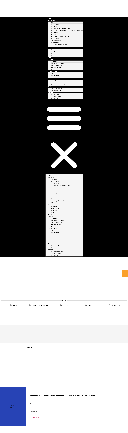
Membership (51, 92)
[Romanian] (31, 374)
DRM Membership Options (57, 94)
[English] (28, 352)
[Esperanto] (35, 357)
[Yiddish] (36, 382)
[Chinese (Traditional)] (35, 355)
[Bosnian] (35, 354)
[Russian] (33, 374)
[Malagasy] (36, 369)
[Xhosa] (35, 382)
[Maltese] (31, 371)
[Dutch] (33, 357)
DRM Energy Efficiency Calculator (59, 44)
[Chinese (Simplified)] (33, 355)
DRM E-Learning (55, 38)
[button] (64, 136)
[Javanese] (35, 365)
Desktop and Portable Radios (58, 63)
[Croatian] (28, 357)
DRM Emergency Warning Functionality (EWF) (62, 36)
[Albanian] (31, 352)
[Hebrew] (28, 363)
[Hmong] (31, 363)
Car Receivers (54, 61)
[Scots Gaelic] (28, 378)
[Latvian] (29, 369)
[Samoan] (36, 376)
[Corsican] (36, 355)
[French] (31, 359)
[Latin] (28, 369)
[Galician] (35, 359)
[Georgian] (36, 359)
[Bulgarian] (36, 354)
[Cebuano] (29, 355)
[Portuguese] (28, 374)
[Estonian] (36, 357)
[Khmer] (29, 367)
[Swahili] (35, 378)
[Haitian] (33, 361)
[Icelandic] (35, 363)
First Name (32, 403)
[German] (28, 361)
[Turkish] (35, 380)
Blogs (52, 55)
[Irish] (29, 365)
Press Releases (55, 52)
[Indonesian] (28, 365)
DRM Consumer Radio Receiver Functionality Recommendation (67, 30)
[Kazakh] (28, 367)
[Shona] (36, 374)
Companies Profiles (56, 96)
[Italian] (31, 365)
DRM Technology (55, 26)
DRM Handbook (55, 24)
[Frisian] (33, 359)
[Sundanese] (33, 378)
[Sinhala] (31, 376)
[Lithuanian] (31, 369)
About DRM (51, 20)
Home (50, 18)
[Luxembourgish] (33, 369)
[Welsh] (33, 382)
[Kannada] (36, 365)
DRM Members (54, 98)
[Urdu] (28, 382)
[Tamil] (29, 380)
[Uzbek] (29, 382)
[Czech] (29, 357)
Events (50, 57)
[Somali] (29, 378)
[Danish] (31, 357)
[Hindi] (29, 363)
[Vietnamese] (31, 382)
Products (50, 59)
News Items (54, 50)
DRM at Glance (55, 81)
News (49, 48)
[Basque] (29, 354)
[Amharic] (33, 352)
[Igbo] (36, 363)
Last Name (32, 407)
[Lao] (36, 367)
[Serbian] (35, 374)
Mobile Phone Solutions (57, 65)
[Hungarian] (33, 363)
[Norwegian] (31, 373)
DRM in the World (53, 71)
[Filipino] (28, 359)
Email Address (33, 399)
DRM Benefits (54, 34)
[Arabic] (35, 352)
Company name (33, 411)
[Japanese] (33, 365)
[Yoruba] (28, 384)
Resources (51, 79)
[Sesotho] (28, 376)
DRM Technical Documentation (59, 84)
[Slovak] (33, 376)
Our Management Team (56, 90)
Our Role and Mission (56, 88)
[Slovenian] (35, 376)
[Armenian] (36, 352)
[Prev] (44, 292)
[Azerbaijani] (28, 354)
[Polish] (36, 373)
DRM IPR (53, 69)
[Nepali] (29, 373)
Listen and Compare (56, 40)
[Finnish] (29, 359)
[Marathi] (35, 371)
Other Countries (55, 75)
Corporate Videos (55, 42)
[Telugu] (31, 380)
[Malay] (29, 371)
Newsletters (54, 53)
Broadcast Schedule (56, 77)
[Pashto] (33, 373)
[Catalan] (28, 355)
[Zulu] (29, 384)
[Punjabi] (29, 374)
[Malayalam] (28, 371)
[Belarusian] (31, 354)
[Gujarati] (31, 361)
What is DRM (54, 22)
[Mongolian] (36, 371)
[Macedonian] (35, 369)
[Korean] (31, 367)
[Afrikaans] (29, 352)
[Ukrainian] (36, 380)
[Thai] (33, 380)
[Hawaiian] (36, 361)
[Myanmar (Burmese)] (28, 373)
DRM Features (54, 32)
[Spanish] (31, 378)
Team (49, 86)
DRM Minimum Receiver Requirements (60, 28)
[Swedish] (36, 378)
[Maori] (33, 371)
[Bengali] (33, 354)
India (52, 73)
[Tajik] (28, 380)
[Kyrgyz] (35, 367)
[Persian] (35, 373)
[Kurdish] (33, 367)
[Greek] (29, 361)
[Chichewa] (31, 355)
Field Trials (53, 46)
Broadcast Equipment (56, 67)
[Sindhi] (29, 376)
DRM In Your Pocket (56, 83)
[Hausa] (35, 361)
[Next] (83, 292)
